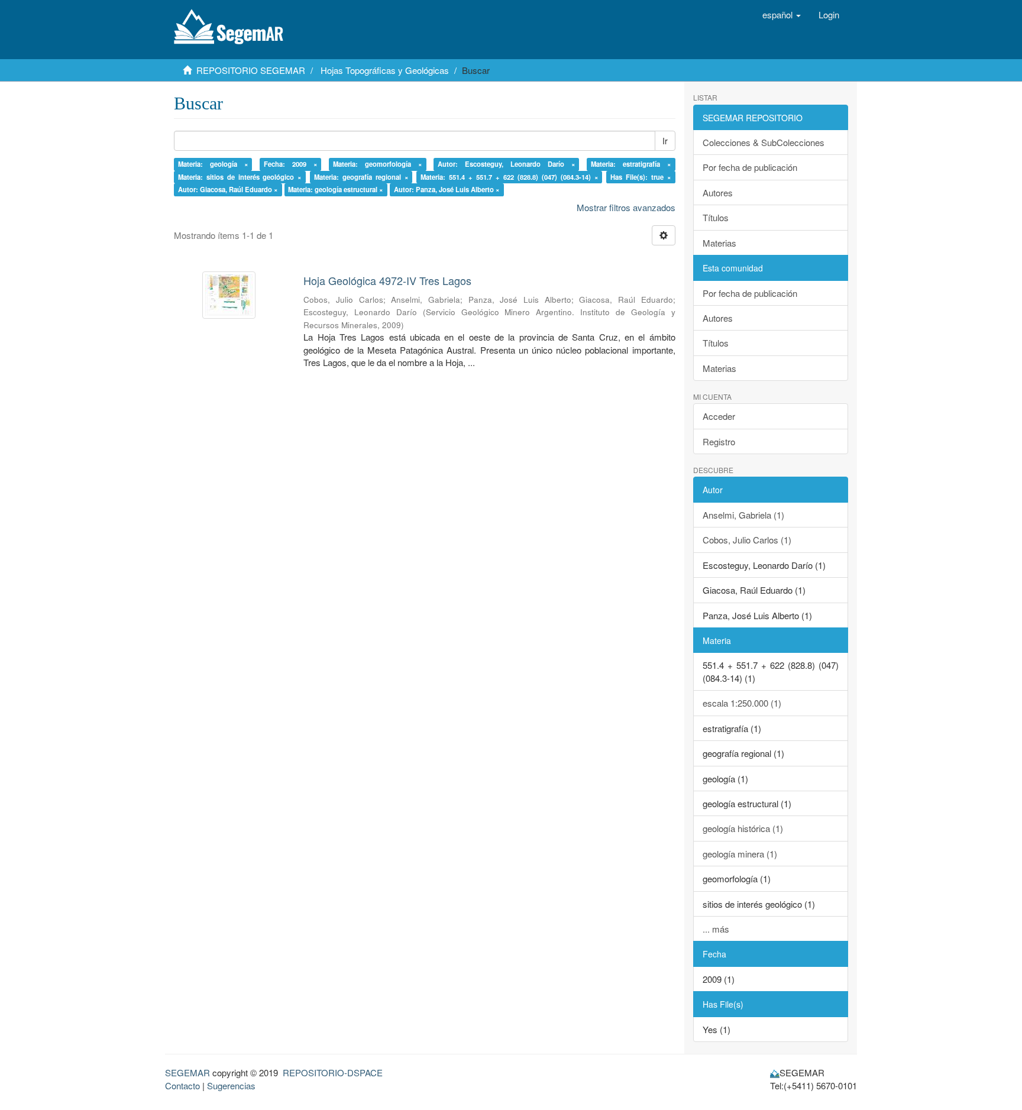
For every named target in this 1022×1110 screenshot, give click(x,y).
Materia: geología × (213, 164)
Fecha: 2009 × (291, 164)
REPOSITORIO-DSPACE (333, 1072)
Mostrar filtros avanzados (626, 207)
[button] (781, 15)
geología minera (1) (740, 853)
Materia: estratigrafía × (631, 164)
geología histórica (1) (743, 828)
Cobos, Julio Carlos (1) (747, 539)
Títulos (716, 217)
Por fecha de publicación (750, 167)
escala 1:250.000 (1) (742, 703)
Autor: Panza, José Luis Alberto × (447, 189)
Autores (718, 192)
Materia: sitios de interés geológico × (240, 177)
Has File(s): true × (640, 177)
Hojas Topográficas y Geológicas (385, 70)
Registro (719, 441)
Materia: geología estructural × (335, 189)
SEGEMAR (187, 1072)
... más (716, 929)
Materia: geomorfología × (377, 164)
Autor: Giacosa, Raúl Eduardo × (228, 189)
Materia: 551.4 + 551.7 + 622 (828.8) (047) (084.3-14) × (509, 177)
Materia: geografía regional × (361, 177)
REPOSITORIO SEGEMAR (250, 70)
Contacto (182, 1085)
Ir (665, 141)
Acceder (719, 416)
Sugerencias (231, 1085)
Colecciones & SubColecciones (763, 142)
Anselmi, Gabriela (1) (743, 515)
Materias (719, 243)
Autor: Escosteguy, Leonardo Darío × (506, 164)
